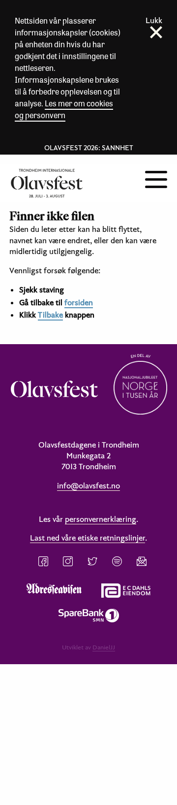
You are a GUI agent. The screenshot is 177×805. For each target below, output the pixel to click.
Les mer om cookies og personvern (64, 109)
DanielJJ (103, 647)
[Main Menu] (156, 178)
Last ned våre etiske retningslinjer (87, 538)
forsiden (78, 302)
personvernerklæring (100, 519)
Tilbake (50, 315)
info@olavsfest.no (88, 485)
